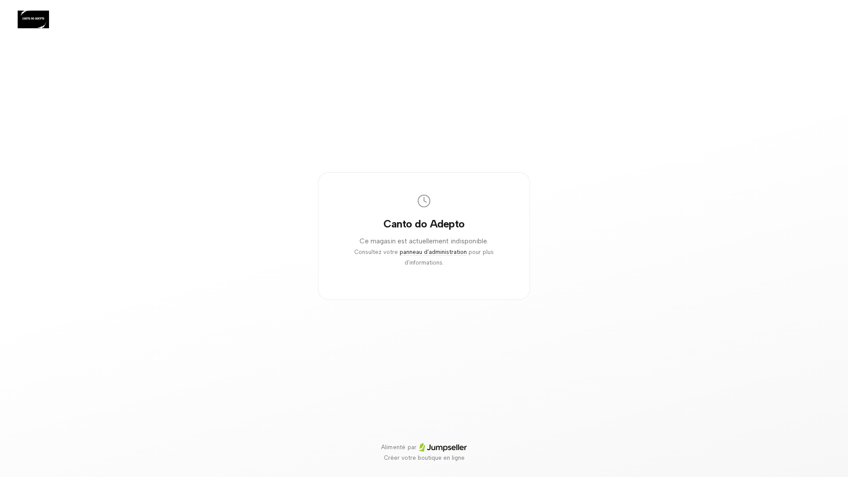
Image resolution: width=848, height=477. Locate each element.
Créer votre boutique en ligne (424, 457)
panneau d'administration (433, 252)
